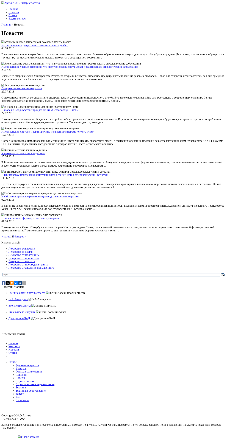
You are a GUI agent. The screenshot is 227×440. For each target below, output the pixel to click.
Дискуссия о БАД (19, 318)
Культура (21, 368)
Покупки (21, 374)
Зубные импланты (20, 305)
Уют (18, 397)
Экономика (22, 400)
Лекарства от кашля (20, 251)
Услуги (20, 393)
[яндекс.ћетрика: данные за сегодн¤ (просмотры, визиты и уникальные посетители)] (28, 437)
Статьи (13, 15)
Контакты (14, 346)
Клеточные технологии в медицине (23, 153)
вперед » (21, 236)
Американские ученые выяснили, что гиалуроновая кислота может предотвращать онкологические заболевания (69, 66)
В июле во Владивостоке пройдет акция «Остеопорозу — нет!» (40, 109)
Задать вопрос (17, 18)
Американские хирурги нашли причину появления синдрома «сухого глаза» (47, 131)
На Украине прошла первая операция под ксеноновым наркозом (40, 196)
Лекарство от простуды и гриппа (28, 264)
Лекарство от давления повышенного (31, 267)
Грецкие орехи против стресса (27, 292)
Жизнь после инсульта (22, 311)
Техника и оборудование (31, 390)
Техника (21, 387)
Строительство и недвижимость (35, 384)
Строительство (25, 381)
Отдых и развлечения (29, 371)
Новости (14, 12)
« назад (5, 236)
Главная (13, 8)
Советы (20, 377)
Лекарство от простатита (24, 258)
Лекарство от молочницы (24, 254)
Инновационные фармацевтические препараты (30, 218)
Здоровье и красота (27, 365)
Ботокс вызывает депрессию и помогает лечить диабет (34, 45)
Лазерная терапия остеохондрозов (21, 88)
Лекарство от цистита (22, 261)
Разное (13, 361)
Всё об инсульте (18, 299)
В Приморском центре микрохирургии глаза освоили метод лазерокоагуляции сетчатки (54, 174)
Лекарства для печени (22, 248)
